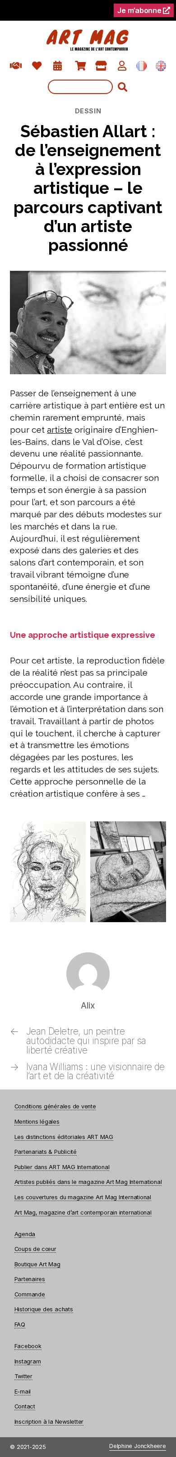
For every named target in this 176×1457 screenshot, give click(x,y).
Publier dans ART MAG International (62, 1167)
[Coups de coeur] (37, 66)
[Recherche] (88, 87)
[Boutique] (101, 66)
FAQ (19, 1324)
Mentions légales (37, 1121)
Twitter (23, 1376)
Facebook (28, 1346)
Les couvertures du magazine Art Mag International (82, 1197)
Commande (29, 1294)
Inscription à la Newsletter (49, 1421)
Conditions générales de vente (55, 1106)
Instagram (27, 1361)
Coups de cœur (35, 1249)
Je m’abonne (140, 10)
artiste (59, 430)
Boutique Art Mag (37, 1264)
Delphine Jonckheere (137, 1446)
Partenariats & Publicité (45, 1151)
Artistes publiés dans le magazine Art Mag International (88, 1182)
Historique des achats (43, 1309)
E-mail (22, 1391)
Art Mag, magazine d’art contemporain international (83, 1212)
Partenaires (29, 1279)
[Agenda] (57, 66)
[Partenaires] (16, 66)
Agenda (25, 1234)
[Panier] (80, 66)
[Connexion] (122, 66)
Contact (24, 1406)
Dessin (88, 111)
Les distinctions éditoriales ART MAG (63, 1137)
